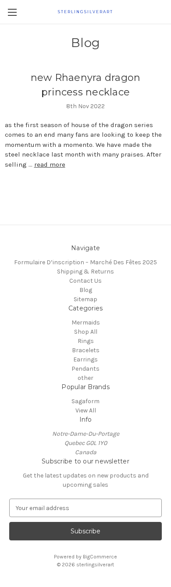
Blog (85, 290)
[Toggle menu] (12, 12)
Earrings (85, 359)
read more (49, 164)
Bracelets (86, 350)
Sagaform (85, 401)
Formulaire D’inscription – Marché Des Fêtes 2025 (85, 262)
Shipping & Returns (85, 271)
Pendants (85, 368)
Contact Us (85, 280)
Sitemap (85, 299)
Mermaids (85, 322)
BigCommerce (100, 557)
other (85, 378)
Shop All (85, 331)
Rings (86, 341)
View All (85, 410)
